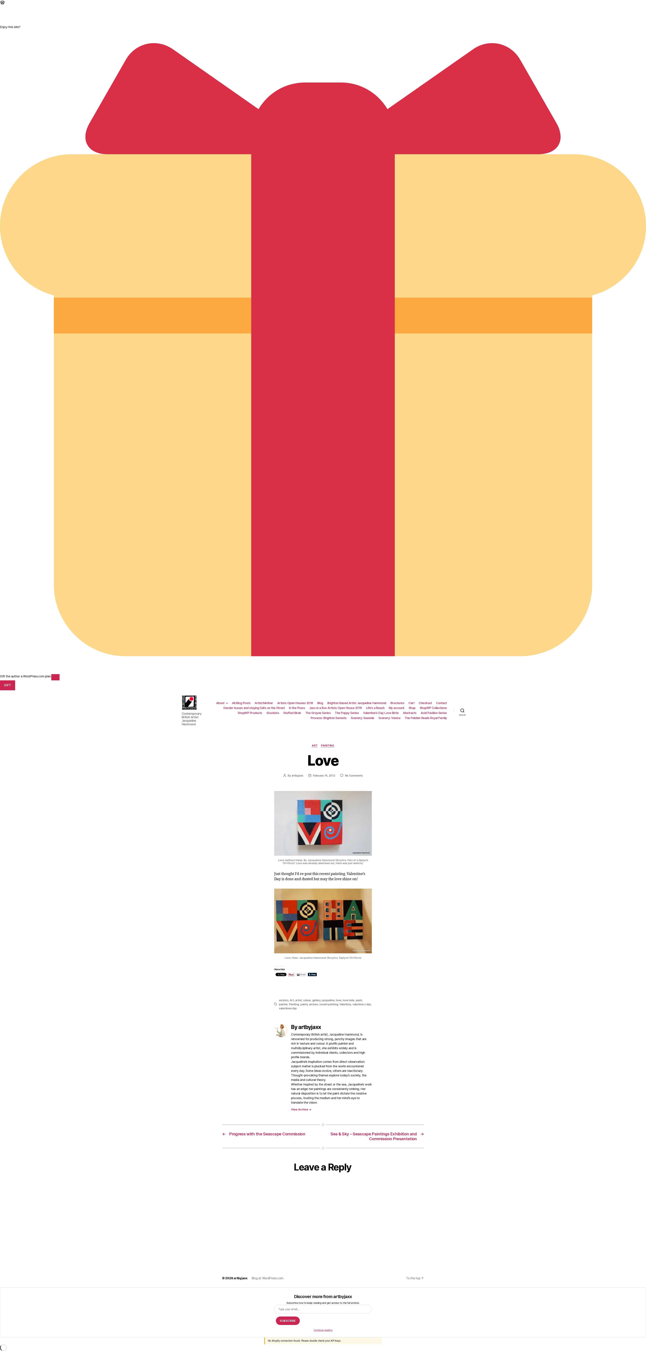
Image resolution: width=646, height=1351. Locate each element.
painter (283, 1004)
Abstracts (410, 713)
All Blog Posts (241, 703)
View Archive (301, 1109)
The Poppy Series (347, 713)
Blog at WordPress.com (267, 1278)
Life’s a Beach (375, 708)
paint (359, 1000)
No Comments (354, 775)
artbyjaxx (297, 775)
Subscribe (288, 1320)
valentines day (288, 1008)
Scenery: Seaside (362, 718)
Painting (327, 745)
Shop (412, 708)
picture (313, 1004)
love (338, 1000)
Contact (441, 703)
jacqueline (328, 1000)
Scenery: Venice (390, 718)
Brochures (397, 703)
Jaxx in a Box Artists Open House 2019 (335, 708)
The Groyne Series (318, 713)
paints (304, 1004)
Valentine (345, 1004)
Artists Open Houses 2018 (295, 703)
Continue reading (323, 1330)
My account (396, 708)
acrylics (283, 1000)
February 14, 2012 (324, 775)
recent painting (328, 1004)
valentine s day (361, 1004)
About (220, 703)
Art (315, 745)
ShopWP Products (250, 713)
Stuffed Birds (292, 713)
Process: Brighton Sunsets (329, 718)
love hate (348, 1000)
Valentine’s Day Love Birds (381, 713)
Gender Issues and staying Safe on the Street (254, 708)
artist (298, 1000)
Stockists (272, 713)
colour (307, 1000)
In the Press (297, 708)
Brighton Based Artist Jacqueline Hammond (356, 703)
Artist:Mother (264, 703)
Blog (320, 703)
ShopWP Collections (433, 708)
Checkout (425, 703)
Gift (7, 685)
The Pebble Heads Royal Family (426, 718)
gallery (316, 1000)
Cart (411, 703)
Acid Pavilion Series (434, 713)
